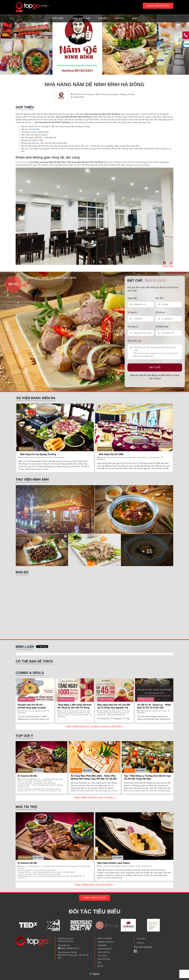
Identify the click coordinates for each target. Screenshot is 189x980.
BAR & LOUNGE (105, 938)
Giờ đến (159, 298)
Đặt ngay (38, 770)
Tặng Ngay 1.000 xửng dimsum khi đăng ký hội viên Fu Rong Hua (74, 707)
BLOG (100, 966)
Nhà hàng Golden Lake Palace (113, 863)
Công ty (140, 943)
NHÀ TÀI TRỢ (104, 959)
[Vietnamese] (17, 11)
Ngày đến (132, 298)
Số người (132, 312)
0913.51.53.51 (155, 280)
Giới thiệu (58, 18)
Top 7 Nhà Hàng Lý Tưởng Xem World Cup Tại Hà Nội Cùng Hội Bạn (147, 777)
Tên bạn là (132, 326)
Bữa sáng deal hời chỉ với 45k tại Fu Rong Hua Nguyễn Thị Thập (113, 707)
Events (102, 18)
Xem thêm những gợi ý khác (93, 797)
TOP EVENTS (104, 952)
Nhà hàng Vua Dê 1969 (111, 454)
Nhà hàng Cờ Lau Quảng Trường (38, 454)
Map (134, 18)
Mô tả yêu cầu (134, 341)
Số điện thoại (161, 326)
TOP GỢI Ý (76, 770)
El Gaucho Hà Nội (27, 776)
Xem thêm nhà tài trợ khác (94, 884)
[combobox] (45, 6)
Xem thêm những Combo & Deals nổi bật (94, 726)
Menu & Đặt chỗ (81, 18)
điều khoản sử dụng (170, 375)
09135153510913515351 (116, 714)
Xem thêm (168, 266)
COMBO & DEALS (26, 699)
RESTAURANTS (26, 449)
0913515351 (78, 97)
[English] (21, 11)
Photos (119, 18)
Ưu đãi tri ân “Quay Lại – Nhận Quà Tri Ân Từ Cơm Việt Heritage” (154, 707)
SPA (99, 962)
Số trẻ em (160, 312)
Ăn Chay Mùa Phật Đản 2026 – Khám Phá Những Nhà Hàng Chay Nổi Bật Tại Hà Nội (94, 777)
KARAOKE (102, 945)
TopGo (129, 122)
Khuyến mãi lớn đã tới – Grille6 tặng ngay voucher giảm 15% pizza (32, 707)
